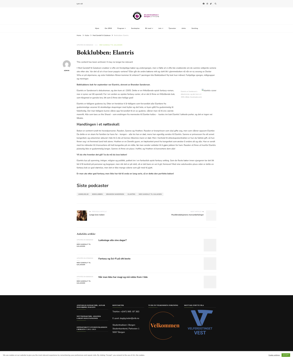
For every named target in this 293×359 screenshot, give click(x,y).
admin (66, 70)
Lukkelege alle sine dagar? (112, 240)
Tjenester (172, 28)
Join (159, 28)
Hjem (97, 28)
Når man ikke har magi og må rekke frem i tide (123, 277)
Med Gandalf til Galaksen (110, 45)
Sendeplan (135, 28)
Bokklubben (97, 194)
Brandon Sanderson (115, 194)
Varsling (194, 28)
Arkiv (184, 28)
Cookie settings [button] (274, 355)
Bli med (148, 28)
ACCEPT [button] (286, 355)
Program (120, 28)
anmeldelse (83, 194)
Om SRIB (108, 28)
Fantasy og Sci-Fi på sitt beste (114, 258)
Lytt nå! (80, 4)
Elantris (131, 194)
